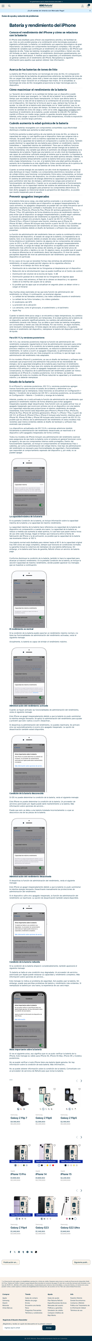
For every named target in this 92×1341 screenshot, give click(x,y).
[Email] (32, 1252)
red (53, 1165)
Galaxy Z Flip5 (69, 1117)
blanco (50, 1219)
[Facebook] (10, 1252)
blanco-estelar (45, 1165)
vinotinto (67, 1219)
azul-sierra (27, 1165)
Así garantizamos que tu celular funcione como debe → (46, 1)
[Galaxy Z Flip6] (46, 1096)
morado (39, 1165)
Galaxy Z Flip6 (44, 1117)
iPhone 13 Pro (18, 1174)
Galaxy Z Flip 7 (19, 1117)
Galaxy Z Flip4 (19, 1227)
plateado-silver (21, 1165)
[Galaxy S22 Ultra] (71, 1205)
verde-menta (43, 1109)
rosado (71, 1165)
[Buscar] (9, 6)
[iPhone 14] (46, 1152)
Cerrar (90, 11)
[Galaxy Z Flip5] (71, 1096)
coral (21, 1109)
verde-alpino (24, 1165)
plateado (49, 1109)
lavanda (67, 1109)
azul (46, 1109)
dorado (18, 1165)
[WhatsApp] (36, 1252)
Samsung (14, 1115)
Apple (13, 1171)
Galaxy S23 (42, 1227)
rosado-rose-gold (25, 1219)
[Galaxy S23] (46, 1205)
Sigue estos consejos (67, 110)
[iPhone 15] (71, 1152)
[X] (15, 1252)
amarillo (40, 1109)
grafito (52, 1109)
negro (65, 1165)
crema (75, 1109)
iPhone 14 (41, 1174)
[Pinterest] (19, 1252)
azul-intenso (24, 1109)
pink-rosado (47, 1219)
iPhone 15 (66, 1174)
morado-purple (17, 1219)
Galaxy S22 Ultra (70, 1227)
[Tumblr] (23, 1252)
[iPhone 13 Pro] (21, 1152)
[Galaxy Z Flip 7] (21, 1096)
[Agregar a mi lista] (29, 1089)
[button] (81, 1081)
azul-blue (22, 1219)
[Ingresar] (82, 6)
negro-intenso (18, 1109)
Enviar (49, 1328)
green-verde (45, 1219)
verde (77, 1165)
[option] (21, 1107)
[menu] (3, 6)
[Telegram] (27, 1252)
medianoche (42, 1165)
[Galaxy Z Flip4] (21, 1205)
